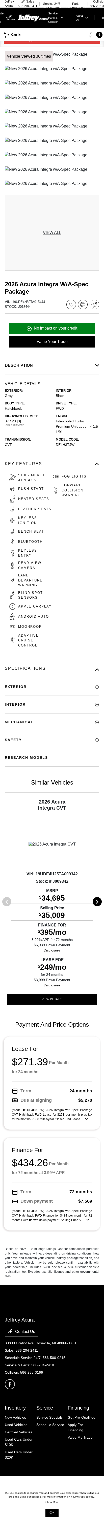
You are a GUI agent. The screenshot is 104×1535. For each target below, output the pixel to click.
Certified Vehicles (18, 1432)
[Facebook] (10, 1384)
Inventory (15, 1408)
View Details (52, 999)
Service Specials (49, 1417)
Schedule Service (50, 1425)
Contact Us (24, 1331)
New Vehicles (15, 1417)
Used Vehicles (16, 1425)
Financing (78, 1408)
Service (44, 1408)
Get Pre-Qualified (81, 1417)
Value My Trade (80, 1437)
